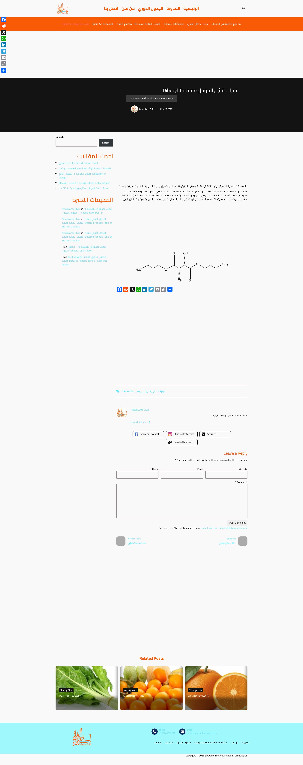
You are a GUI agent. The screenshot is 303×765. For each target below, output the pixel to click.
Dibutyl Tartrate (131, 391)
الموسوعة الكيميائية (103, 24)
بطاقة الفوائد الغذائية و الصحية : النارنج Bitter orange (82, 175)
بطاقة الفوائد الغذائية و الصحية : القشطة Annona (84, 183)
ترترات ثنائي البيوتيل (153, 391)
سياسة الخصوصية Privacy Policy (210, 742)
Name (154, 469)
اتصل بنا (111, 8)
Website (243, 469)
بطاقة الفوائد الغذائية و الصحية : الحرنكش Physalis (85, 168)
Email (199, 469)
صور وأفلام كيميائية (174, 24)
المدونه (169, 742)
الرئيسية (191, 8)
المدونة (173, 8)
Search (60, 137)
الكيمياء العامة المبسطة (148, 24)
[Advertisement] (151, 54)
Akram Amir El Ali (71, 208)
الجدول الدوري (150, 8)
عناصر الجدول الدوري (197, 24)
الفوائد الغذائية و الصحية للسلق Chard (78, 163)
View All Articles (138, 422)
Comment (241, 482)
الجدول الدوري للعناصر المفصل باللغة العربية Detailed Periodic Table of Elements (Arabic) (87, 223)
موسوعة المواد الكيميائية (75, 24)
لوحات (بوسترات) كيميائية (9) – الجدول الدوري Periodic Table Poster (87, 210)
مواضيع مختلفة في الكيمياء (226, 24)
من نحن (128, 8)
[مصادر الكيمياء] (63, 8)
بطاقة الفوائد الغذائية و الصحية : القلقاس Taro (83, 188)
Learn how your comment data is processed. (202, 528)
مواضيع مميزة (124, 24)
